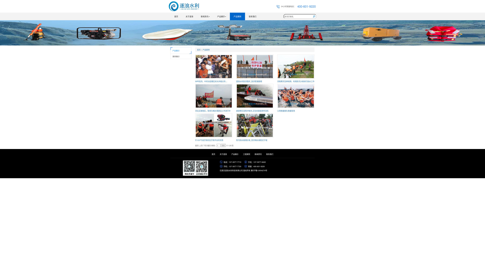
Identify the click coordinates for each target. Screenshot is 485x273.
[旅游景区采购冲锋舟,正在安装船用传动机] (254, 95)
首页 (176, 16)
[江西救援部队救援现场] (295, 95)
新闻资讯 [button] (204, 16)
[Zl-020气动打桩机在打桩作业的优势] (213, 125)
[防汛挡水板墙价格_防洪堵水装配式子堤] (254, 125)
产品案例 (237, 16)
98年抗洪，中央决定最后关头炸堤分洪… (211, 81)
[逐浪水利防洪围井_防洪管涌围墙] (254, 66)
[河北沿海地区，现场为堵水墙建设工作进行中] (213, 95)
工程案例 (246, 154)
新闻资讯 (258, 154)
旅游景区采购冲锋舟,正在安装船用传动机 (252, 110)
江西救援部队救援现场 (286, 110)
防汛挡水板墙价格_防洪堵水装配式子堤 (251, 140)
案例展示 (176, 56)
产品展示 (234, 154)
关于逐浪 (189, 16)
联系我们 (252, 16)
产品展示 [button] (221, 16)
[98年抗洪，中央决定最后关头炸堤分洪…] (213, 66)
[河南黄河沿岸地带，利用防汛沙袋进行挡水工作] (295, 66)
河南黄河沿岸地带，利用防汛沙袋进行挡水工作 (295, 81)
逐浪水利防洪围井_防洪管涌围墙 (249, 81)
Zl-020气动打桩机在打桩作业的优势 (209, 140)
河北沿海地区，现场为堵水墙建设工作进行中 (213, 110)
